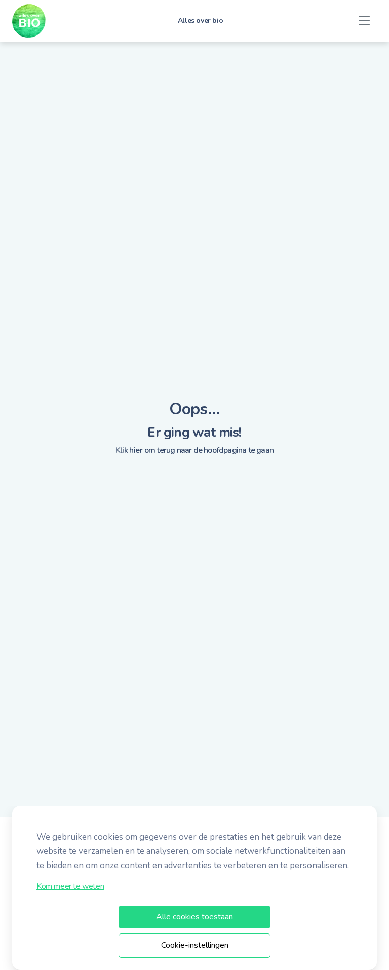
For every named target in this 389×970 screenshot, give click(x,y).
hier (135, 450)
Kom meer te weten (70, 886)
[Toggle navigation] (364, 21)
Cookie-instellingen (194, 945)
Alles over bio (200, 20)
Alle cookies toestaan (194, 916)
